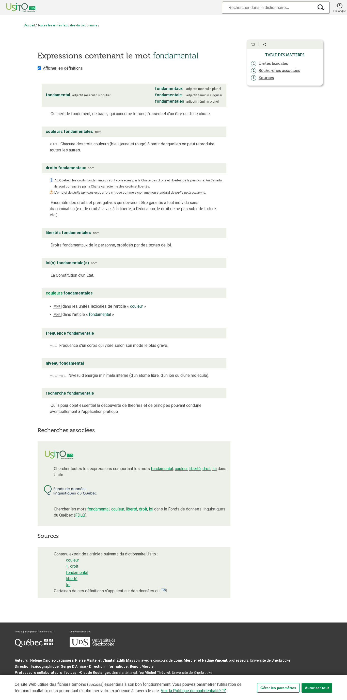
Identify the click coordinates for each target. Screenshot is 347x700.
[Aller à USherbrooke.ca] (92, 646)
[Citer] (253, 44)
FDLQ (80, 515)
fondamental (162, 468)
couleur (181, 468)
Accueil (29, 25)
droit (206, 468)
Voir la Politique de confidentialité (191, 690)
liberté (195, 468)
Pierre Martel (86, 660)
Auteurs (21, 660)
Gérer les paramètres (278, 688)
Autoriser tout (317, 688)
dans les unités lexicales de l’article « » (100, 306)
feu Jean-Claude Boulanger (87, 673)
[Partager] (264, 44)
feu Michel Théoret (154, 673)
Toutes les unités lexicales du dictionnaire (67, 25)
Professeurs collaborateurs (38, 673)
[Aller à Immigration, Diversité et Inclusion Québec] (34, 646)
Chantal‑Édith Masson (121, 660)
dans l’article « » (84, 314)
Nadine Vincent (214, 660)
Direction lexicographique (37, 666)
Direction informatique (108, 666)
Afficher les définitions (63, 68)
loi (214, 468)
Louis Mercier (185, 660)
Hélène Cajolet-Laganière (51, 660)
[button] (339, 7)
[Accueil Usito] (15, 7)
